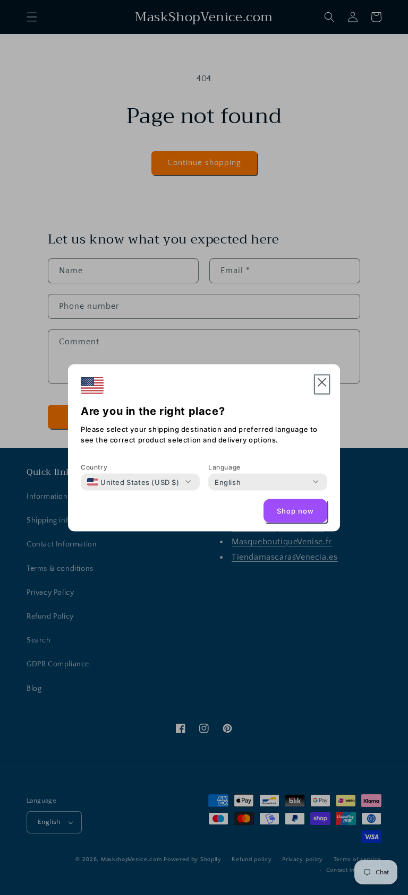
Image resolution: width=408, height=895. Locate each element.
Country (94, 467)
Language (224, 467)
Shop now (295, 511)
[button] (322, 384)
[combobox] (133, 481)
